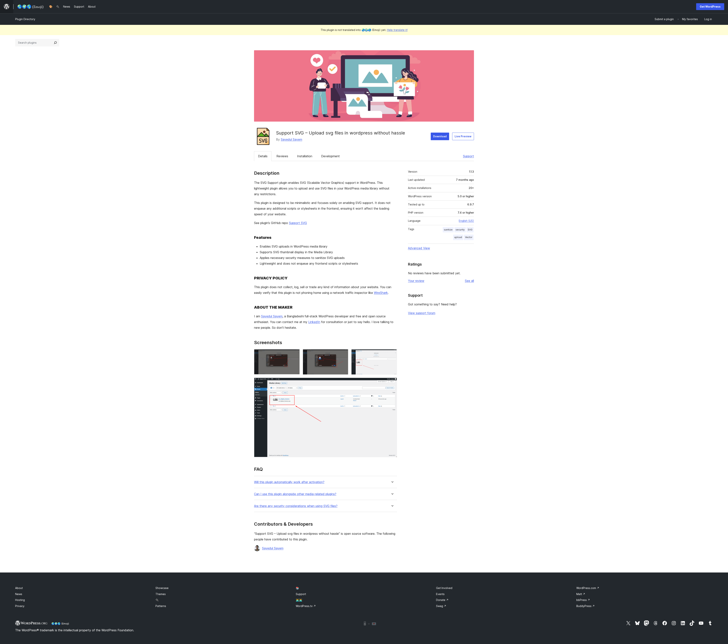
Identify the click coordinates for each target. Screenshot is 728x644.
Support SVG (298, 223)
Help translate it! (397, 29)
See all (469, 281)
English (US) (466, 220)
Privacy (19, 606)
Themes (160, 594)
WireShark (381, 293)
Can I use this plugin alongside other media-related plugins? (295, 494)
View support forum (421, 313)
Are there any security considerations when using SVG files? (295, 506)
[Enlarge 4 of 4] (392, 383)
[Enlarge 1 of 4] (295, 354)
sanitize (448, 229)
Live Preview (463, 136)
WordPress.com (587, 588)
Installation (304, 156)
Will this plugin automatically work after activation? (289, 482)
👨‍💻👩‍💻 (299, 600)
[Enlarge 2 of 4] (343, 354)
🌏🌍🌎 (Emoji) (60, 623)
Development (330, 156)
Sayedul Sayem (291, 139)
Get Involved (444, 588)
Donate (442, 600)
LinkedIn (314, 322)
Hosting (20, 600)
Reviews (282, 156)
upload (458, 237)
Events (440, 594)
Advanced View (419, 248)
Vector (468, 237)
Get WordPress (710, 6)
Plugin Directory (25, 19)
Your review (416, 281)
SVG (470, 229)
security (460, 229)
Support (468, 156)
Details (263, 156)
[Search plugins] (55, 42)
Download (440, 136)
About (19, 588)
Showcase (162, 588)
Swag (441, 606)
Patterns (160, 606)
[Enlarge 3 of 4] (392, 354)
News (18, 594)
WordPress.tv (306, 606)
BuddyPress (585, 606)
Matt (580, 594)
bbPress (583, 600)
